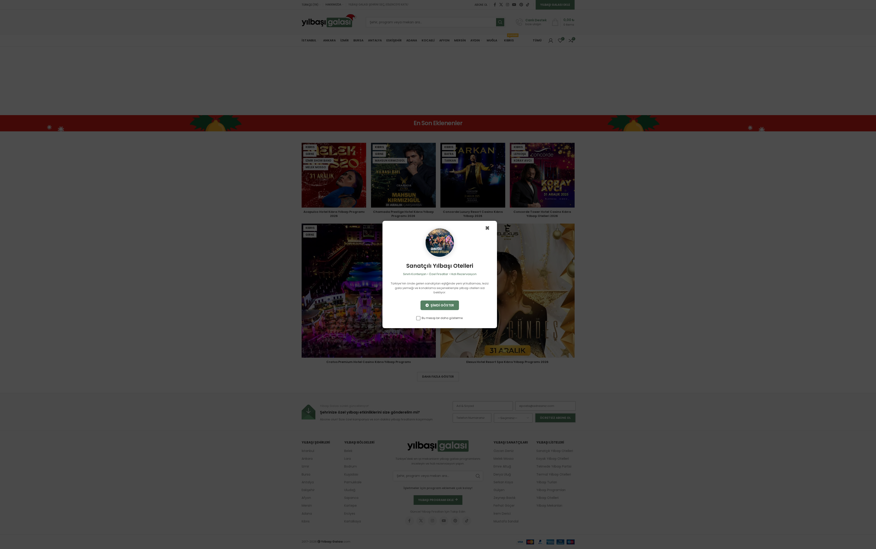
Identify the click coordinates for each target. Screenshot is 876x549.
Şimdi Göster (442, 305)
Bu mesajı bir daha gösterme (442, 318)
